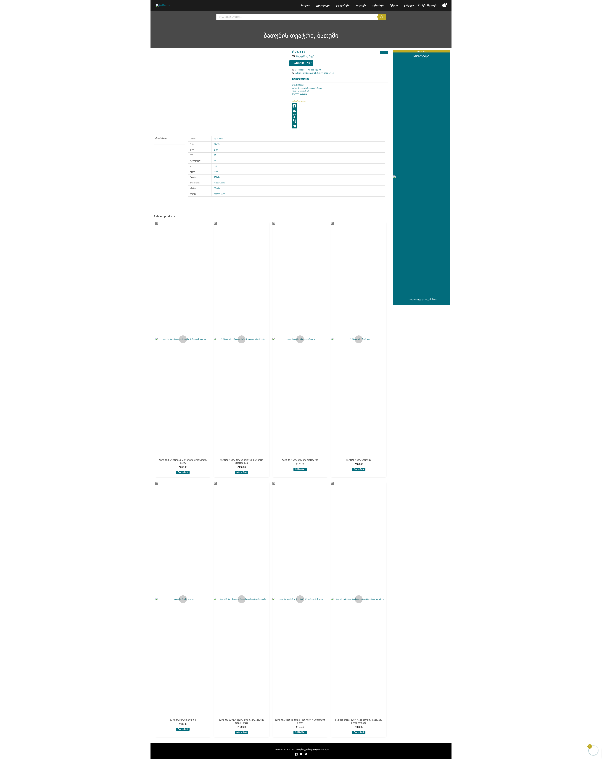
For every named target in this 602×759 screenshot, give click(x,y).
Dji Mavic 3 (218, 139)
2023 (216, 172)
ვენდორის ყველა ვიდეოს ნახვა (422, 299)
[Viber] (340, 120)
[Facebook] (340, 105)
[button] (303, 56)
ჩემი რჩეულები (429, 5)
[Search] (382, 17)
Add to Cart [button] (183, 472)
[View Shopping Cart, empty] (444, 5)
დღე (216, 150)
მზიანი (217, 188)
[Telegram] (340, 125)
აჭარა (306, 88)
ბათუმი (313, 88)
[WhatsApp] (340, 115)
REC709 (217, 144)
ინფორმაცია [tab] (160, 138)
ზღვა (319, 88)
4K (215, 161)
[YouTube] (301, 754)
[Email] (340, 110)
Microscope (303, 94)
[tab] (169, 142)
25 (215, 155)
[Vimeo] (305, 754)
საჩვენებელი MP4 (301, 79)
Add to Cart (303, 63)
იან (215, 166)
